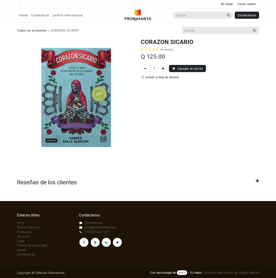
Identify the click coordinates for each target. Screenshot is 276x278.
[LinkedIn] (106, 242)
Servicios (23, 236)
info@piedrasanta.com (100, 227)
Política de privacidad (32, 245)
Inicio (20, 223)
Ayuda (21, 250)
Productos (24, 232)
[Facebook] (83, 242)
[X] (95, 242)
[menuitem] (23, 15)
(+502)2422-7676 (97, 232)
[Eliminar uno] (145, 68)
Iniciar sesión (247, 4)
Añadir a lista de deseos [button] (162, 77)
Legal (20, 241)
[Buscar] (228, 15)
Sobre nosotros (28, 227)
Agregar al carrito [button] (189, 68)
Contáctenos (247, 15)
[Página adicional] (117, 242)
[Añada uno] (163, 68)
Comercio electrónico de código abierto (231, 272)
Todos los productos (31, 30)
